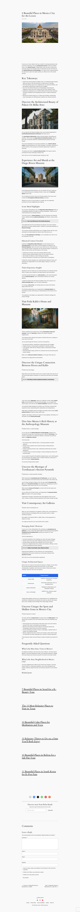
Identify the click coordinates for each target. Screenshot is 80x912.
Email (23, 856)
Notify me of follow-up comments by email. (33, 872)
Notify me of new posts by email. (31, 874)
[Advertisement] (39, 54)
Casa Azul (33, 400)
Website (24, 862)
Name (23, 851)
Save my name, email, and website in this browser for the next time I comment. (39, 869)
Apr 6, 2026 (24, 18)
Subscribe (50, 810)
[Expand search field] (67, 3)
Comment (24, 837)
